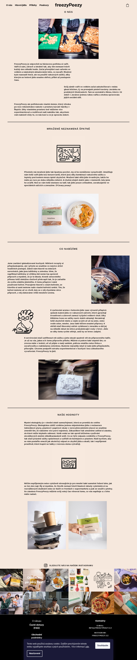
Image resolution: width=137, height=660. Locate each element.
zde (87, 647)
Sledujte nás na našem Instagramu (71, 565)
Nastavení (34, 654)
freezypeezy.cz (100, 636)
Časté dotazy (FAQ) (36, 626)
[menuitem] (9, 5)
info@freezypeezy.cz (100, 628)
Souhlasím (102, 645)
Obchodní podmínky (36, 636)
